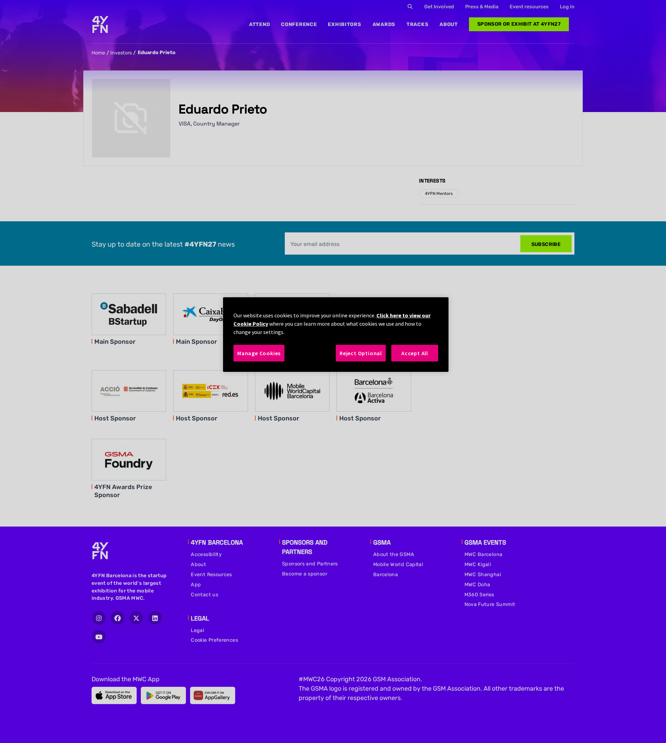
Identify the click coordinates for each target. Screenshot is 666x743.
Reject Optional (361, 353)
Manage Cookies (259, 353)
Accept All (414, 353)
